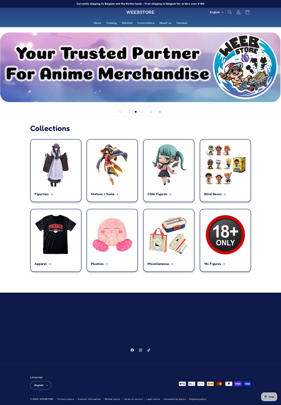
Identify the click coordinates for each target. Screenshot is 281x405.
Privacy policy (66, 399)
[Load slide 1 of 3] (130, 112)
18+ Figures (212, 264)
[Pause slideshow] (161, 112)
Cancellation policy (174, 399)
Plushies (97, 264)
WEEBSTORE (47, 399)
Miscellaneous (158, 264)
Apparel (41, 264)
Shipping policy (197, 399)
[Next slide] (151, 112)
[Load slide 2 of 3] (136, 112)
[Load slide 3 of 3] (142, 112)
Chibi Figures (157, 194)
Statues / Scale (103, 194)
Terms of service (133, 399)
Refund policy (112, 399)
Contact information (89, 399)
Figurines (42, 194)
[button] (229, 12)
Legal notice (153, 399)
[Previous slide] (120, 112)
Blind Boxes (213, 194)
